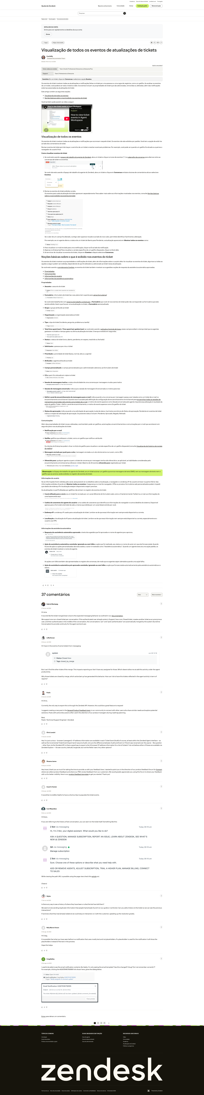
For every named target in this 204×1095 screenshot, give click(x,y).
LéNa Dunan (51, 638)
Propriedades (49, 271)
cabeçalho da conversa (136, 157)
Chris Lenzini (51, 732)
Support (159, 769)
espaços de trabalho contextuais (78, 302)
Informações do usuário (53, 276)
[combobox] (143, 595)
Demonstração (156, 6)
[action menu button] (161, 603)
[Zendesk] (102, 1069)
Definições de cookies (76, 1090)
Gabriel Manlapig (52, 604)
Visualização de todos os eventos (56, 96)
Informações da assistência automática (59, 278)
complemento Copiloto (66, 267)
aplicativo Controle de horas (111, 329)
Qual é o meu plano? (157, 65)
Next (109, 1023)
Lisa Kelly (50, 56)
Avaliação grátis (142, 6)
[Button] (43, 585)
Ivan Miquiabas (52, 809)
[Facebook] (158, 42)
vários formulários (99, 295)
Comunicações (50, 274)
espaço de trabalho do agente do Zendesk (76, 157)
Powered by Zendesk (157, 1090)
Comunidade (120, 6)
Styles (49, 896)
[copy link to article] (161, 42)
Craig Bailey (51, 959)
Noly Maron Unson (53, 928)
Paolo (48, 693)
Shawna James (51, 761)
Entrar (131, 6)
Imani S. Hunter (52, 787)
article (94, 876)
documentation (117, 616)
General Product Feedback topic (78, 710)
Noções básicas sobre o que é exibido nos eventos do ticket (66, 98)
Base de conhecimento (105, 6)
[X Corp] (154, 42)
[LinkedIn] (151, 42)
